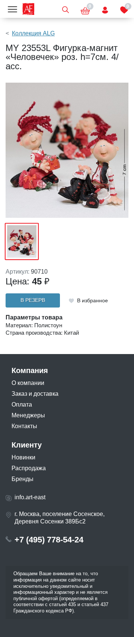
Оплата (22, 404)
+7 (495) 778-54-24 (49, 539)
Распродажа (29, 468)
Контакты (24, 426)
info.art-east (30, 497)
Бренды (23, 479)
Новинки (23, 457)
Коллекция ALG (33, 33)
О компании (28, 383)
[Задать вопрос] (105, 9)
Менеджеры (28, 415)
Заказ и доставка (35, 394)
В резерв (32, 300)
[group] (67, 150)
